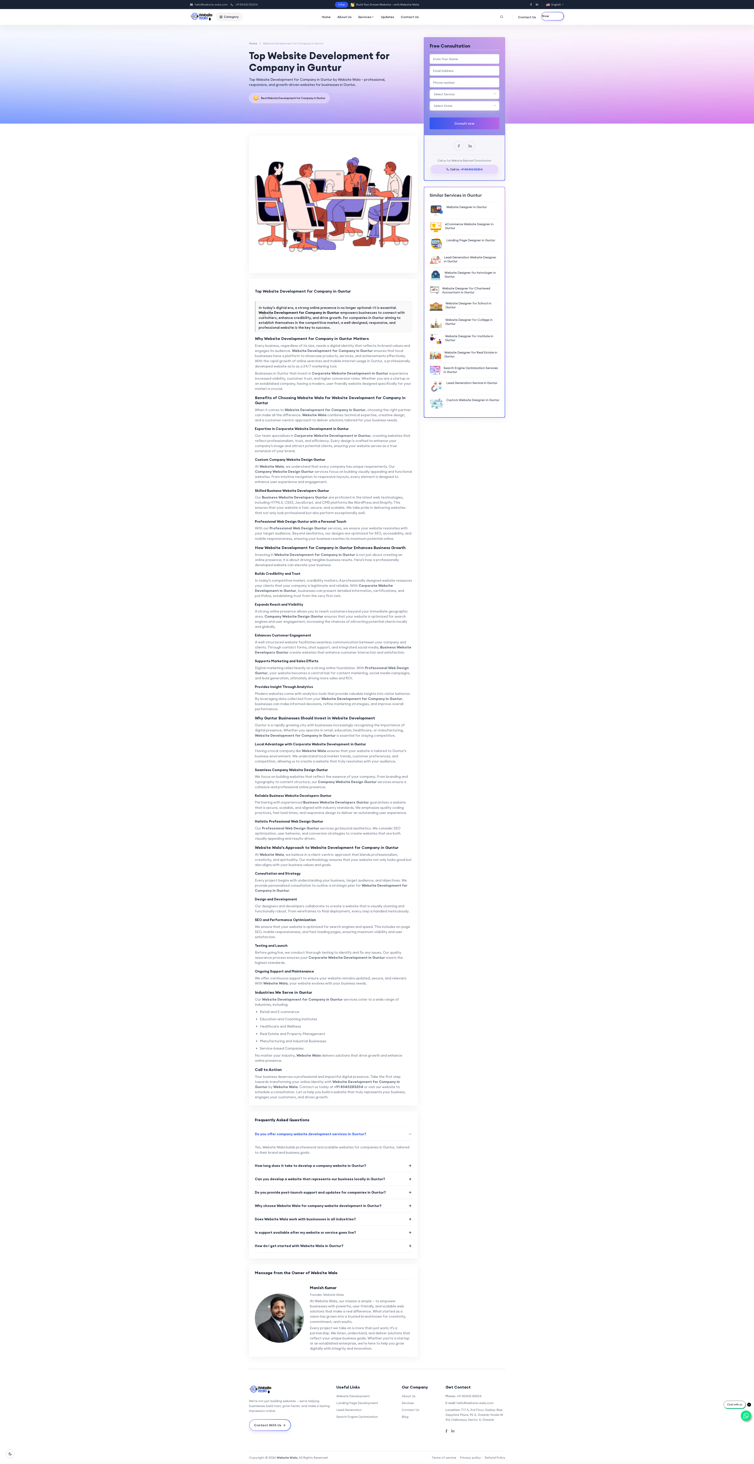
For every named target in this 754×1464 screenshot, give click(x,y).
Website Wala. (287, 1457)
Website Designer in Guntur (466, 207)
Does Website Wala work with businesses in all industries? (305, 1219)
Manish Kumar (323, 1287)
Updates (387, 17)
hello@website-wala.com (211, 4)
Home (326, 17)
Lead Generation (349, 1410)
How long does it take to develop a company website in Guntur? (310, 1165)
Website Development (353, 1396)
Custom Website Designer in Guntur (472, 400)
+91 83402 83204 (246, 4)
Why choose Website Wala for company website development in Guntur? (318, 1205)
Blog (405, 1417)
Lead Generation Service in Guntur (471, 383)
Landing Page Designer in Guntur (470, 240)
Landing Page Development (357, 1403)
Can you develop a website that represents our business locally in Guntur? (320, 1179)
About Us (344, 17)
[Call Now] (552, 16)
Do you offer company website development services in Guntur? (310, 1134)
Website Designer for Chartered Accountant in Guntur (466, 290)
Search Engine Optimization (357, 1417)
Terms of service (444, 1457)
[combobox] (464, 94)
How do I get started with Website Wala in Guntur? (299, 1246)
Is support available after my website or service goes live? (305, 1232)
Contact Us (410, 17)
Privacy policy (470, 1457)
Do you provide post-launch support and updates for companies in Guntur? (320, 1192)
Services (364, 17)
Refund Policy (495, 1457)
